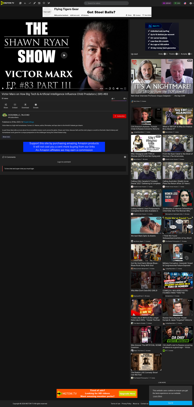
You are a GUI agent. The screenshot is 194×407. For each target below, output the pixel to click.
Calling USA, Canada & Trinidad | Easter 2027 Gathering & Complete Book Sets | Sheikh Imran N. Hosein (145, 183)
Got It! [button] (170, 403)
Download (25, 108)
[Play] (3, 88)
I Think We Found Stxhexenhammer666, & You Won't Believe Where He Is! (177, 238)
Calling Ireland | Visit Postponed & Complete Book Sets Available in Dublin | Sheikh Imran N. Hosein (145, 210)
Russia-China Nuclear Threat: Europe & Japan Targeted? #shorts (177, 319)
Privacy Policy (126, 404)
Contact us (144, 404)
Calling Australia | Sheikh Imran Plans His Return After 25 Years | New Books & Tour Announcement (177, 183)
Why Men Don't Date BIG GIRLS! (144, 290)
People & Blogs (28, 122)
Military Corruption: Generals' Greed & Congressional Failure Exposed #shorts (178, 265)
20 (113, 88)
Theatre (172, 54)
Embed (14, 108)
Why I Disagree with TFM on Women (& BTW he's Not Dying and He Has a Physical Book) (145, 156)
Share (6, 108)
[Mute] (117, 88)
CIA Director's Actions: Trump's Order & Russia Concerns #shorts (145, 127)
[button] (185, 3)
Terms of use (115, 404)
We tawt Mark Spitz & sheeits (143, 236)
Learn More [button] (157, 396)
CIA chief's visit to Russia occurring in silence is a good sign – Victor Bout (177, 347)
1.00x (106, 88)
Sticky (161, 54)
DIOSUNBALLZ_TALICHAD (18, 115)
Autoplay (184, 54)
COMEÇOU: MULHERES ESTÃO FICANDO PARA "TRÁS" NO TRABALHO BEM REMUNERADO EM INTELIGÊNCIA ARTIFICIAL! (177, 293)
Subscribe (121, 116)
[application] (64, 55)
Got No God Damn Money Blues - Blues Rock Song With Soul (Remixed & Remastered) (145, 265)
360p (121, 88)
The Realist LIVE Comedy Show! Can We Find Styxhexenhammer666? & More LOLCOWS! (144, 375)
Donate (35, 108)
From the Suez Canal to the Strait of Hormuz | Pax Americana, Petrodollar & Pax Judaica (178, 156)
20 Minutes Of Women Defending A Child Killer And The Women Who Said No (178, 210)
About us (136, 404)
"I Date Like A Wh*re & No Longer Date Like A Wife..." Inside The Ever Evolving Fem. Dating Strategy (145, 320)
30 (109, 88)
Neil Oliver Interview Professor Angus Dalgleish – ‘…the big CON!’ (158, 96)
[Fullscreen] (125, 88)
